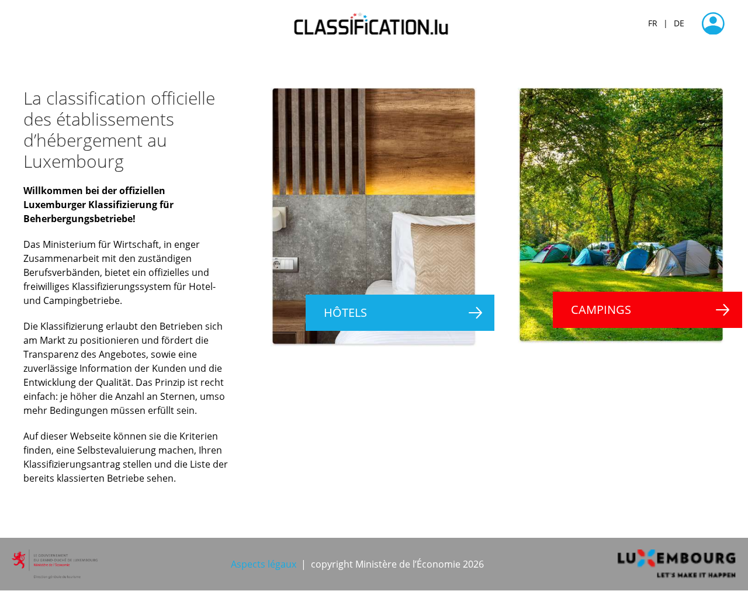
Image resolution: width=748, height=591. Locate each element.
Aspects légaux (263, 564)
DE (679, 23)
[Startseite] (374, 23)
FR (652, 23)
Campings (601, 309)
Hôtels (345, 312)
